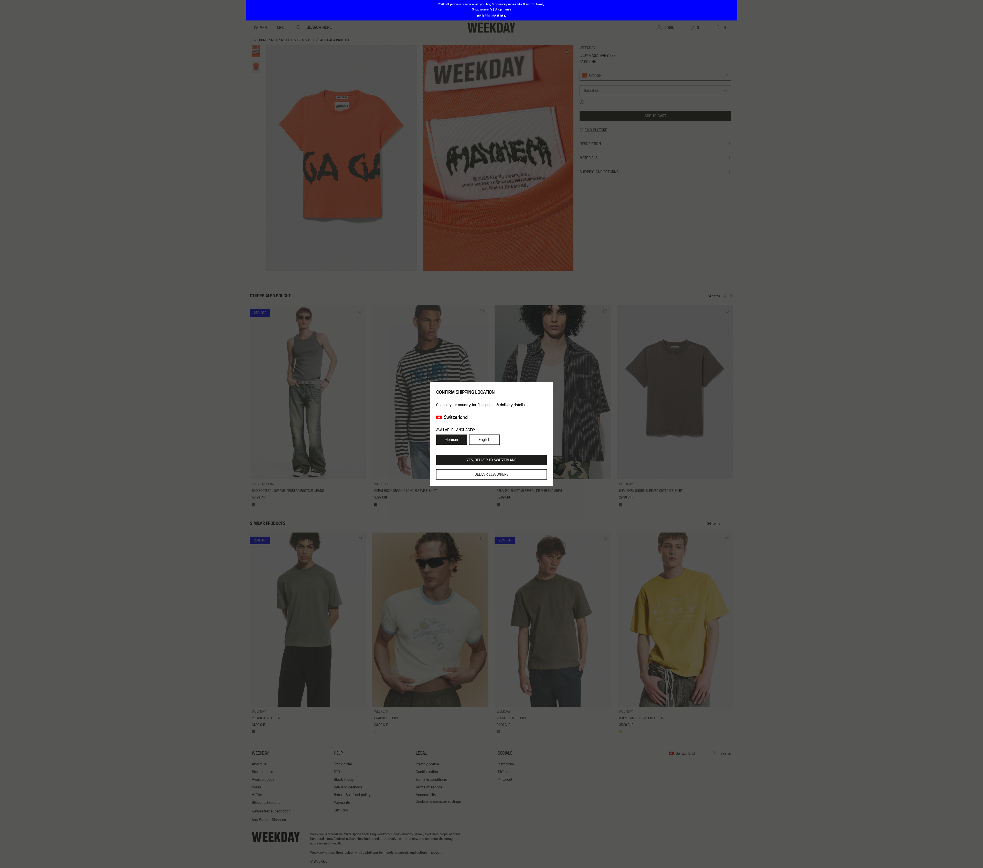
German (451, 440)
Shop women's (482, 9)
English (484, 440)
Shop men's (503, 9)
